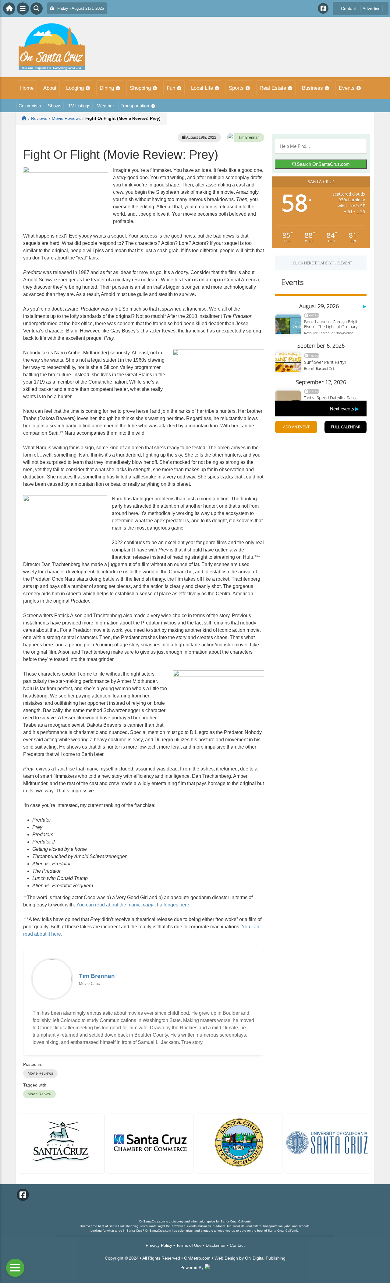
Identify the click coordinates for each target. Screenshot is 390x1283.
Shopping (140, 88)
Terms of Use (189, 1245)
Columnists (30, 105)
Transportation (135, 105)
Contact (348, 8)
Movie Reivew (39, 1094)
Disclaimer (216, 1245)
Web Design (226, 1258)
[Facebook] (323, 8)
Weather (105, 105)
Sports (236, 88)
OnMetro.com (197, 1258)
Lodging (75, 88)
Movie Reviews (40, 1073)
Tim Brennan (249, 137)
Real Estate (273, 88)
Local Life (202, 88)
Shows (55, 105)
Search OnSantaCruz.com (323, 164)
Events (347, 88)
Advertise (372, 8)
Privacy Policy (159, 1245)
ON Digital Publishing (265, 1258)
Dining (107, 88)
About (49, 88)
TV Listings (79, 105)
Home (27, 88)
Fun (171, 88)
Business (312, 88)
